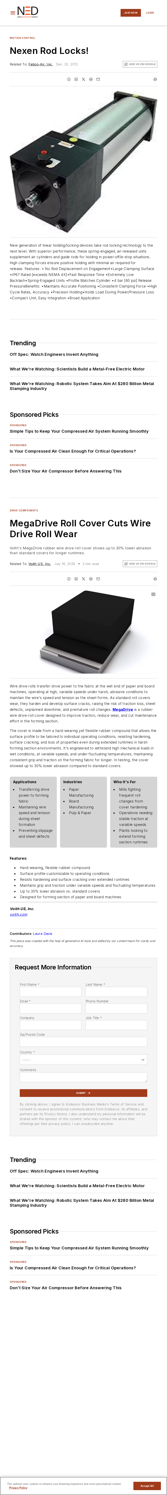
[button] (13, 13)
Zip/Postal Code (32, 1034)
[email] (98, 79)
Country (27, 1052)
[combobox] (83, 1059)
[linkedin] (76, 79)
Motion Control (22, 37)
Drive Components (24, 510)
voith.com (18, 914)
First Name (30, 984)
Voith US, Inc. (40, 564)
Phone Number (97, 1001)
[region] (83, 1486)
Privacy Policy (18, 1487)
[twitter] (83, 79)
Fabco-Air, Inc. (41, 64)
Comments (28, 1070)
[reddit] (91, 79)
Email (25, 1001)
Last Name (95, 984)
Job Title (94, 1018)
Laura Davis (42, 934)
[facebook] (69, 79)
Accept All (147, 1485)
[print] (155, 79)
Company (27, 1018)
